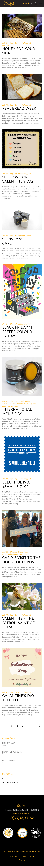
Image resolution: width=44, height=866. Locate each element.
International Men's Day (22, 403)
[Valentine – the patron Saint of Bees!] (22, 596)
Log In (25, 3)
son (16, 406)
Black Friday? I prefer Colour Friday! (17, 332)
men (34, 403)
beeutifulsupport (24, 43)
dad (3, 403)
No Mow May (8, 743)
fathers (9, 403)
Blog (11, 43)
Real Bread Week (19, 108)
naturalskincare (8, 45)
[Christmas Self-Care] (22, 217)
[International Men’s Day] (22, 376)
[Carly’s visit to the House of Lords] (22, 528)
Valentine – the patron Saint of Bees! (18, 623)
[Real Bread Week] (22, 87)
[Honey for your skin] (22, 26)
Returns (32, 856)
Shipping (22, 860)
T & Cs (24, 856)
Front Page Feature (21, 552)
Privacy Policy (13, 856)
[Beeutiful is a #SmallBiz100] (22, 454)
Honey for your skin (12, 752)
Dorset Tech (36, 852)
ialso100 (23, 554)
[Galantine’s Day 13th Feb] (22, 667)
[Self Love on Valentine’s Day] (22, 148)
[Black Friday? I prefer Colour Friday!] (22, 291)
